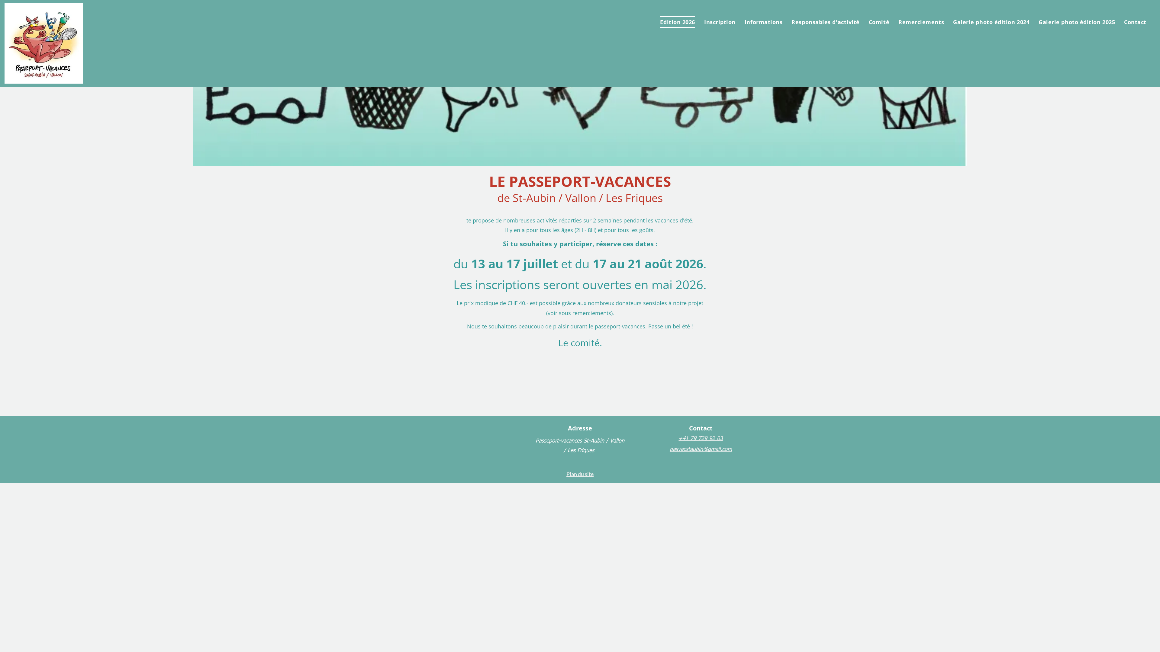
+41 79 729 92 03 (700, 437)
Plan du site (580, 474)
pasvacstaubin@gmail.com (701, 448)
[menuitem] (677, 22)
